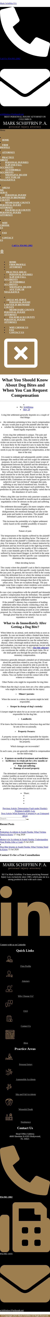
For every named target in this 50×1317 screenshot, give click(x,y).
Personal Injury (25, 1064)
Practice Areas (7, 158)
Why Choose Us (4, 225)
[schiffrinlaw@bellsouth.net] (25, 112)
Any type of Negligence (10, 178)
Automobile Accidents (10, 171)
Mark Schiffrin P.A (8, 3)
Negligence (26, 1122)
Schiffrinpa (28, 407)
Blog (26, 1043)
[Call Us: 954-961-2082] (25, 56)
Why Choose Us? (25, 996)
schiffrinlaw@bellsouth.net (12, 114)
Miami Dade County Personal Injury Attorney (15, 205)
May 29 (26, 409)
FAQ (4, 233)
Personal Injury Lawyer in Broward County (13, 197)
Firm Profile (5, 146)
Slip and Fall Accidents (11, 166)
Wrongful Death (26, 1109)
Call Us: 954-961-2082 (10, 58)
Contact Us (6, 239)
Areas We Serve (5, 190)
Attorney (8, 152)
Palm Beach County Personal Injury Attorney (15, 212)
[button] (25, 252)
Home (5, 140)
